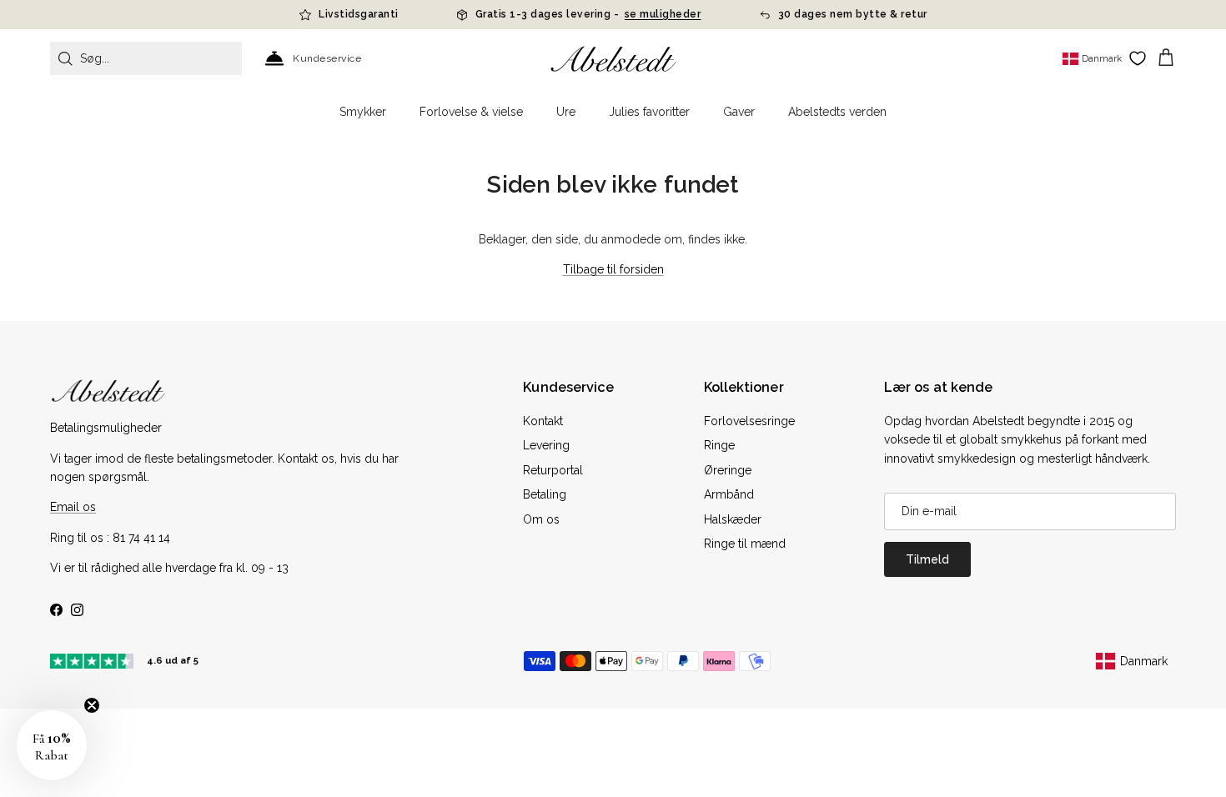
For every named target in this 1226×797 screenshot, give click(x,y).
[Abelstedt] (613, 59)
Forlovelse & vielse (471, 111)
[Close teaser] (91, 705)
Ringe (719, 445)
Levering (546, 445)
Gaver (739, 111)
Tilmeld (927, 559)
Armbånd (729, 494)
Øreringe (727, 470)
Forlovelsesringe (749, 421)
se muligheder (663, 14)
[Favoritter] (1137, 58)
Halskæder (732, 519)
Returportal (553, 470)
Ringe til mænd (745, 543)
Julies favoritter (649, 111)
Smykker (362, 111)
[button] (52, 745)
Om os (541, 519)
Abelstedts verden (837, 111)
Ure (565, 111)
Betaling (544, 494)
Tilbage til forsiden (613, 269)
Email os (73, 507)
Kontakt (543, 421)
